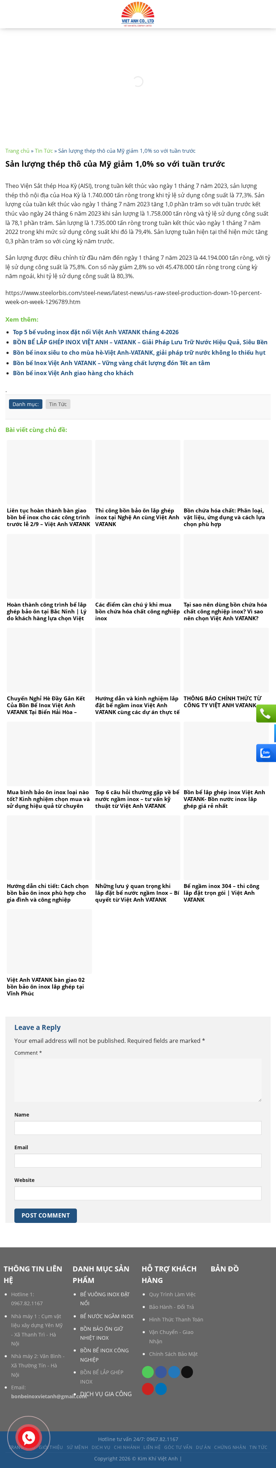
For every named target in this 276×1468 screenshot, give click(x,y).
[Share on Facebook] (161, 1372)
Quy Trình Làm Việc (172, 1294)
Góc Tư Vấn (178, 1447)
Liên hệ (152, 1447)
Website (24, 1180)
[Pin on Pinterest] (148, 1389)
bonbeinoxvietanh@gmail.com (49, 1396)
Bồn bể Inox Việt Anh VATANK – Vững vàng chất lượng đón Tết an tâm (111, 363)
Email (21, 1147)
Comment (28, 1052)
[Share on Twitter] (174, 1372)
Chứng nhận (230, 1447)
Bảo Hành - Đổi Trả (171, 1306)
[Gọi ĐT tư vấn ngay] (265, 713)
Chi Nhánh (127, 1447)
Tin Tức (44, 150)
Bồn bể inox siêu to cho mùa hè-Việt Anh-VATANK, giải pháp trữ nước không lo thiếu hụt (139, 352)
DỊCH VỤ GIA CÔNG (106, 1394)
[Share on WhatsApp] (148, 1372)
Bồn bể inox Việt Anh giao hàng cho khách (73, 373)
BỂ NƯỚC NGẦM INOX (106, 1316)
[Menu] (266, 14)
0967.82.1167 (27, 1303)
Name (21, 1114)
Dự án (203, 1447)
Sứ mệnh (77, 1447)
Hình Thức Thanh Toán (176, 1319)
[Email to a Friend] (187, 1372)
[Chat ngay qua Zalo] (265, 753)
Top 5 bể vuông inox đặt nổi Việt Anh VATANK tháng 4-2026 (96, 332)
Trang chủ (17, 150)
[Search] (8, 14)
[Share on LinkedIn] (161, 1389)
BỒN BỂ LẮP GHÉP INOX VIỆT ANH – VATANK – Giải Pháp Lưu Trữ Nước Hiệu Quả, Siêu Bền (140, 342)
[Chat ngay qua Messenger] (265, 733)
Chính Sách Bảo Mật (173, 1353)
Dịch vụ (101, 1447)
